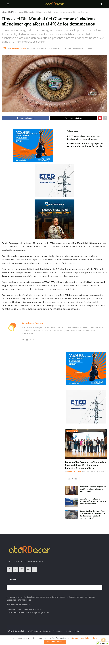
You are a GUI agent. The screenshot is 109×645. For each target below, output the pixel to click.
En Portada (66, 48)
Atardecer (11, 597)
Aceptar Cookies (55, 641)
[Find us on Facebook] (9, 569)
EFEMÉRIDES (12, 12)
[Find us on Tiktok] (34, 569)
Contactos (47, 631)
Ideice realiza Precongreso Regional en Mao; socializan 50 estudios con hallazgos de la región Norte (85, 465)
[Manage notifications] (103, 640)
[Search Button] (101, 4)
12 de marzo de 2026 (38, 48)
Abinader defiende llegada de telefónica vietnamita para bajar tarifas (93, 489)
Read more (73, 478)
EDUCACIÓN (72, 431)
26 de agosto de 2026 (92, 472)
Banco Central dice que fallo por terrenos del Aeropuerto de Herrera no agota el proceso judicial (92, 514)
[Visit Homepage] (54, 4)
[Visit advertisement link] (54, 145)
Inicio (4, 12)
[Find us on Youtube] (28, 569)
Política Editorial (72, 631)
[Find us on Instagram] (21, 569)
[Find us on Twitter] (15, 569)
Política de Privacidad (15, 631)
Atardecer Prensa (18, 48)
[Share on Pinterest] (100, 118)
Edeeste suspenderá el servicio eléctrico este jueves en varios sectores (93, 501)
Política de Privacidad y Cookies (83, 638)
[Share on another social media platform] (105, 118)
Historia (59, 631)
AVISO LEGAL (33, 631)
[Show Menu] (8, 4)
